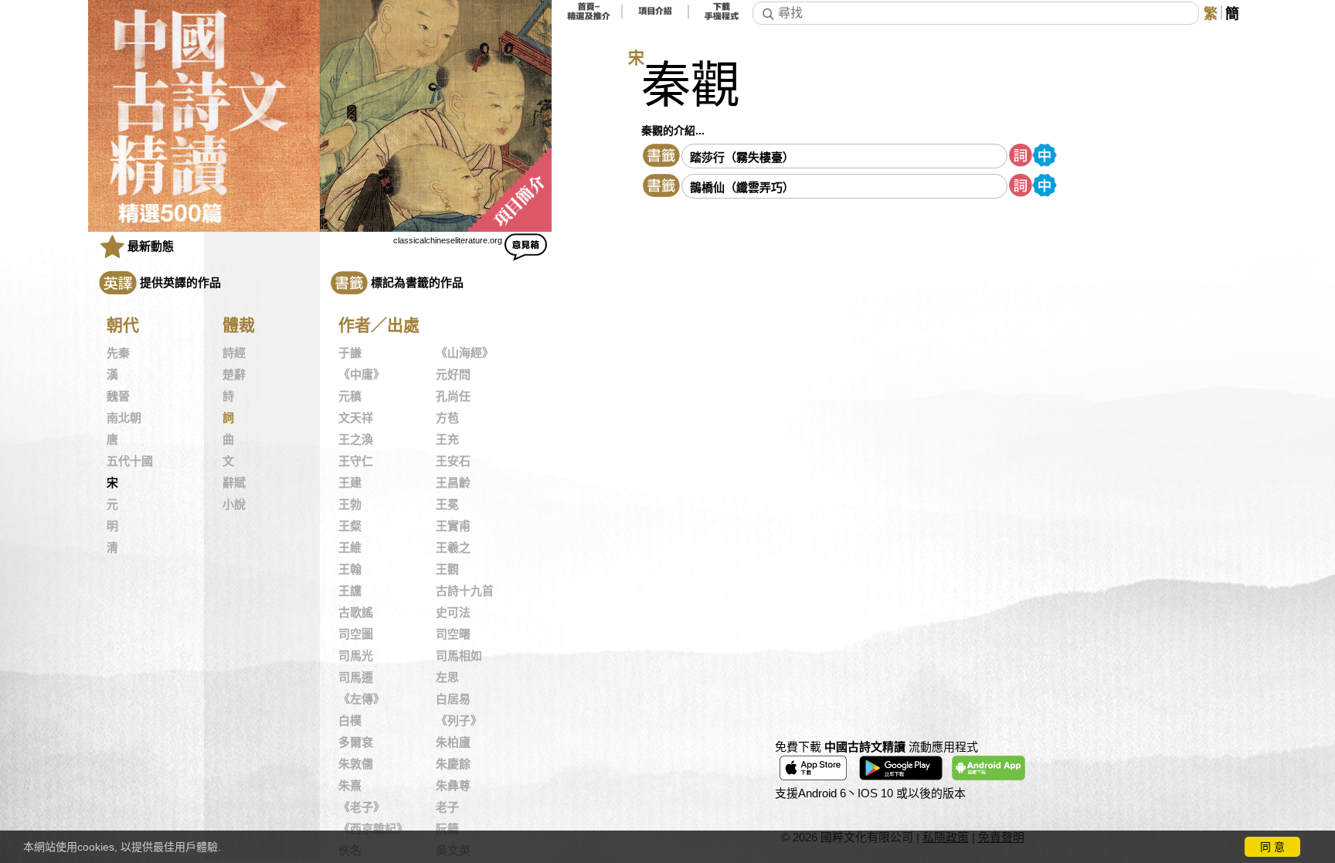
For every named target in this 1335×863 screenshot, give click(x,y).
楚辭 (234, 375)
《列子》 (459, 721)
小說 (234, 504)
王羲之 (453, 548)
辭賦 (234, 483)
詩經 (234, 353)
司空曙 (453, 634)
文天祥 (355, 418)
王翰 (350, 569)
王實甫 (453, 526)
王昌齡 (453, 483)
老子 (447, 807)
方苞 (447, 418)
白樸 (350, 721)
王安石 (453, 461)
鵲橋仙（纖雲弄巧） (742, 187)
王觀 (447, 569)
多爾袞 (355, 742)
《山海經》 (465, 353)
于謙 (350, 353)
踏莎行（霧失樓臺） (742, 157)
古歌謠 (355, 612)
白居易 (453, 699)
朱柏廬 (453, 742)
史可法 (453, 612)
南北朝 (124, 418)
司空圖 (355, 634)
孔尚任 (453, 396)
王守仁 (355, 461)
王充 (447, 439)
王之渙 (355, 439)
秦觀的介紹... (673, 130)
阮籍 (447, 829)
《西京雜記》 (373, 829)
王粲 (350, 526)
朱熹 (350, 786)
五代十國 (130, 461)
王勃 (350, 504)
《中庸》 (361, 375)
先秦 (118, 353)
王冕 (447, 504)
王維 (350, 548)
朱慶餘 (453, 764)
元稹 (350, 396)
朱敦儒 (355, 764)
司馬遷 (355, 677)
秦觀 (690, 85)
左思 (447, 677)
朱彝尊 (453, 786)
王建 (350, 483)
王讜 (350, 591)
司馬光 (355, 656)
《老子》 (361, 807)
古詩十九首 (465, 591)
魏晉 (118, 396)
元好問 (453, 375)
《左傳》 (361, 699)
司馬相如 (459, 656)
